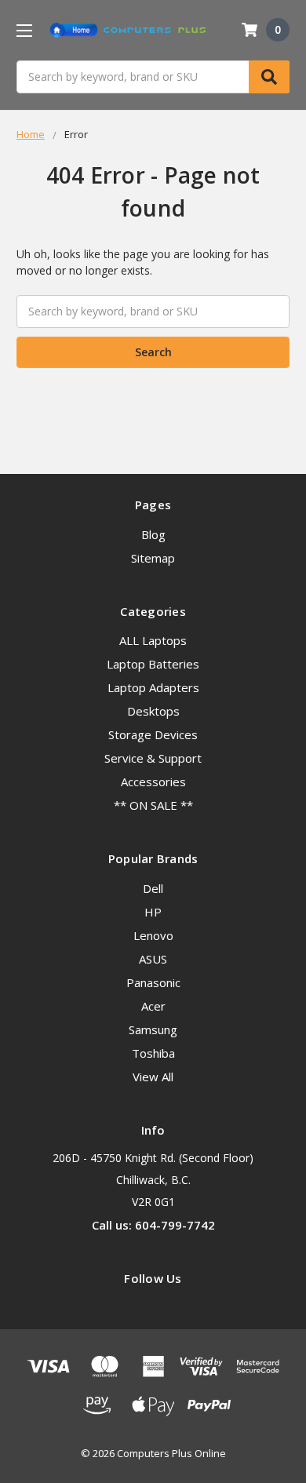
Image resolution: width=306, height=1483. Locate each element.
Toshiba (153, 1053)
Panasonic (153, 982)
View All (153, 1076)
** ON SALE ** (153, 805)
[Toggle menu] (24, 30)
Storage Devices (153, 734)
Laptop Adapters (153, 687)
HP (153, 912)
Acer (153, 1006)
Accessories (153, 781)
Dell (153, 888)
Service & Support (153, 758)
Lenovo (153, 935)
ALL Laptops (153, 640)
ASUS (153, 959)
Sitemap (153, 558)
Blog (153, 534)
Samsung (153, 1029)
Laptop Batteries (153, 664)
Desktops (153, 711)
